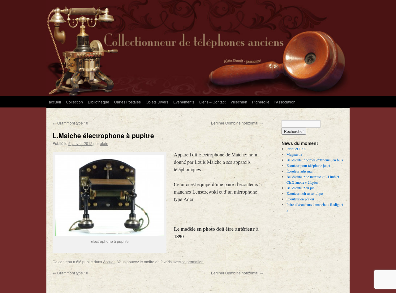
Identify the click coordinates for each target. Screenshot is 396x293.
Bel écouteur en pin (300, 187)
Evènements (183, 101)
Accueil (109, 261)
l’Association (284, 101)
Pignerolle (260, 101)
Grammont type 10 (70, 122)
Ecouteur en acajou (300, 198)
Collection (74, 101)
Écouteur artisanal (299, 170)
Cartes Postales (127, 101)
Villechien (238, 101)
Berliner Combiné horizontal (237, 122)
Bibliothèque (98, 101)
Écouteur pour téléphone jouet (308, 165)
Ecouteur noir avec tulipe (304, 193)
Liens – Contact (212, 101)
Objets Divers (157, 101)
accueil (55, 101)
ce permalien (193, 261)
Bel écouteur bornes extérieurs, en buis (314, 159)
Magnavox (294, 154)
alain (104, 143)
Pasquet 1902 (296, 148)
